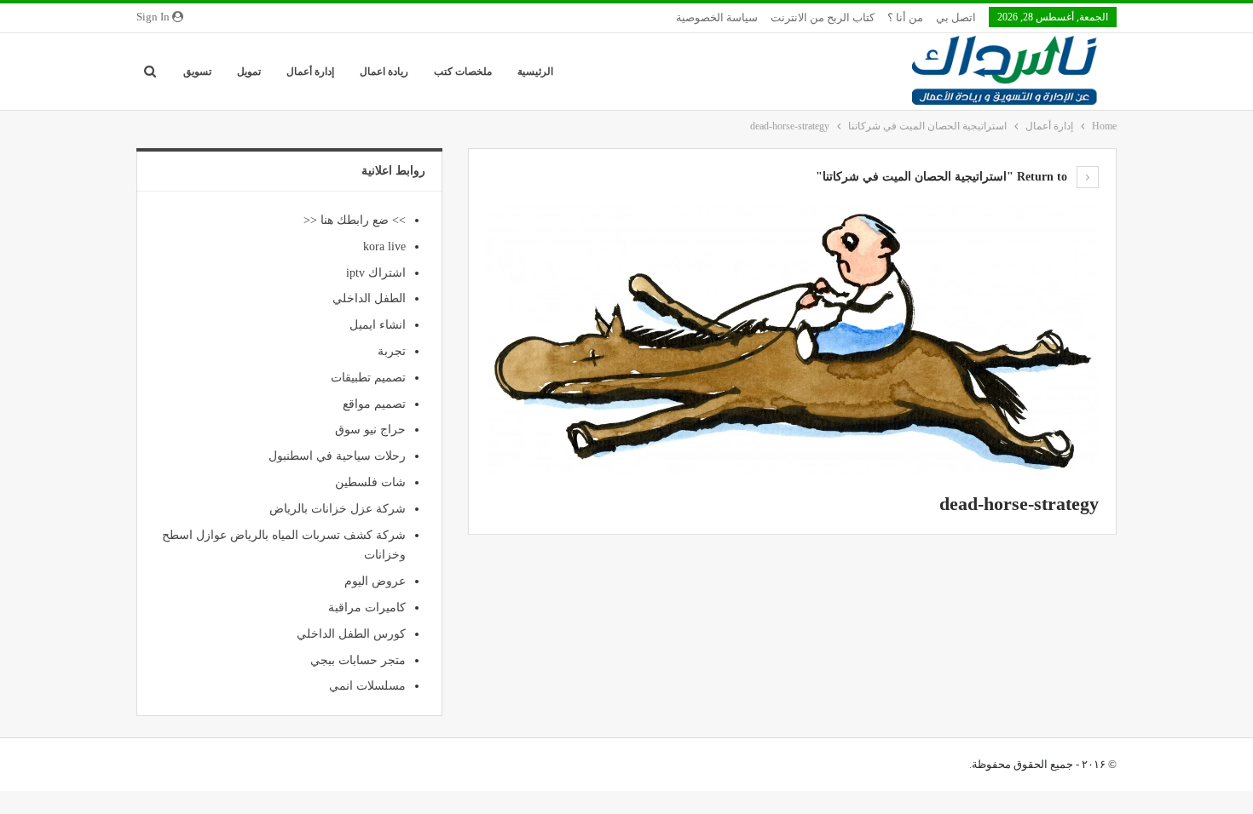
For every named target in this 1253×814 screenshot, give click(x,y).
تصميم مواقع (374, 404)
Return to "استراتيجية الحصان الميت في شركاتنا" (943, 176)
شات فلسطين (370, 482)
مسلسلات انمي (367, 685)
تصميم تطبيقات (368, 377)
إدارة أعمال (310, 71)
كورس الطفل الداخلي (351, 634)
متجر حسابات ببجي (358, 660)
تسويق (197, 71)
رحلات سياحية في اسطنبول (337, 456)
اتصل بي (956, 17)
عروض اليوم (375, 581)
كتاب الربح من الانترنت (823, 17)
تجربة (392, 351)
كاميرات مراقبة (367, 607)
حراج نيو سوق (370, 429)
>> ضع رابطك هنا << (354, 220)
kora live (384, 246)
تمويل (249, 71)
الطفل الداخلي (369, 298)
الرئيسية (535, 71)
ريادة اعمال (384, 71)
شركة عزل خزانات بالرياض (337, 508)
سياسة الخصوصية (717, 17)
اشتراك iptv (376, 273)
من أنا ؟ (905, 17)
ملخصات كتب (463, 71)
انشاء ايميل (377, 324)
